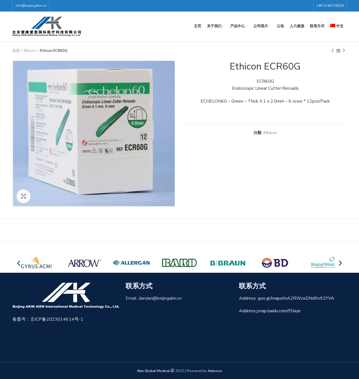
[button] (18, 262)
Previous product (332, 51)
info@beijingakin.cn (31, 5)
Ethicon (30, 50)
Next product (344, 51)
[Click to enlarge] (24, 196)
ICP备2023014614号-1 (59, 319)
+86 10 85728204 (330, 5)
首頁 (16, 50)
